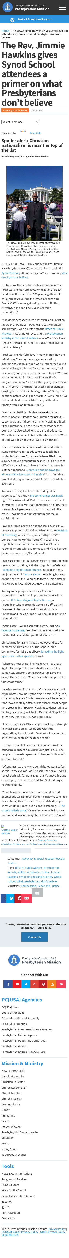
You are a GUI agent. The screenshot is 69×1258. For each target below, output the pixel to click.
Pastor (6, 1121)
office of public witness (28, 867)
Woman (6, 1143)
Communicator (11, 1104)
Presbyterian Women (15, 1046)
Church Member (12, 1093)
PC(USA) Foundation (14, 1024)
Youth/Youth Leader (14, 1154)
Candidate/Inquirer (14, 1076)
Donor (6, 1110)
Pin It (18, 896)
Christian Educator (13, 1082)
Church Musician (12, 1098)
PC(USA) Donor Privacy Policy (20, 1232)
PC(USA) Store (10, 1185)
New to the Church (13, 1070)
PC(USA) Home (11, 1007)
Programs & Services (14, 1179)
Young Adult (9, 1149)
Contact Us (34, 937)
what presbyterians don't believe (37, 881)
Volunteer (8, 1138)
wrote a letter (33, 574)
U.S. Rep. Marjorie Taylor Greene (31, 600)
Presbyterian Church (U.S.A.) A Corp (24, 1052)
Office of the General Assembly (20, 1018)
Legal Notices (10, 1235)
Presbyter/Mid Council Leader (20, 1132)
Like (4, 896)
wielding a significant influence (22, 570)
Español (7, 1201)
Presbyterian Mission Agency (19, 1035)
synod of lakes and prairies (35, 876)
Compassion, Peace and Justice (40, 886)
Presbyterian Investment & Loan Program (27, 1029)
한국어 (6, 1207)
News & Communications (17, 1173)
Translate (35, 133)
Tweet (11, 896)
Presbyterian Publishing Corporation (24, 1040)
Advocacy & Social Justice (15, 110)
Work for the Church (14, 1190)
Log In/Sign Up (11, 1212)
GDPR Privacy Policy (52, 1232)
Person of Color (11, 1126)
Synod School (10, 273)
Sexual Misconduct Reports (18, 1196)
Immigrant (8, 1115)
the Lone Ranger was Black (46, 495)
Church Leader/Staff (14, 1087)
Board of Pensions (13, 1012)
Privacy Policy (57, 1229)
